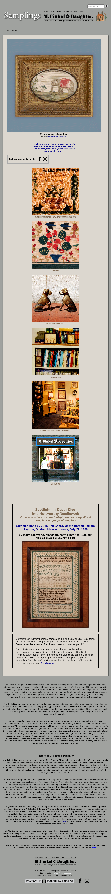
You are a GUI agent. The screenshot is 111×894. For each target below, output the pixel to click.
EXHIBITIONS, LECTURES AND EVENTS (55, 430)
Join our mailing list (60, 881)
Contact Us (33, 881)
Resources (56, 377)
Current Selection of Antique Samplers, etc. (55, 217)
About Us (55, 484)
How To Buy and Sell (55, 324)
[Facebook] (39, 159)
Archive (55, 270)
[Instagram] (45, 159)
